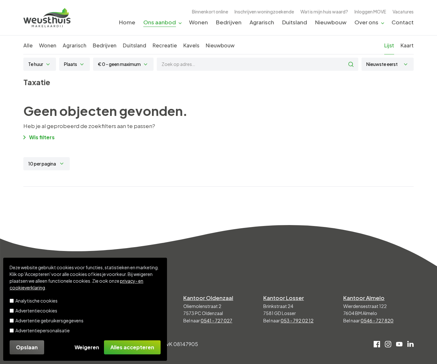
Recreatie (165, 45)
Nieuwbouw (330, 22)
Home (127, 22)
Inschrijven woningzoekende (264, 11)
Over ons (366, 22)
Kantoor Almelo (364, 297)
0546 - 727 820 (377, 320)
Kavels (191, 45)
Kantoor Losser (283, 297)
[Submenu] (180, 22)
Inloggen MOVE (370, 11)
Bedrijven (229, 22)
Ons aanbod (159, 22)
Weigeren (87, 347)
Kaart (407, 45)
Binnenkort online (210, 11)
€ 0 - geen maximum (119, 64)
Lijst (389, 45)
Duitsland (294, 22)
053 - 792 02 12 (297, 320)
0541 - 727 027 (216, 320)
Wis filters (42, 137)
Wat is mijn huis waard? (324, 11)
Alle (28, 45)
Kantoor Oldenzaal (208, 297)
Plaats (70, 64)
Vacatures (403, 11)
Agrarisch (262, 22)
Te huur (35, 64)
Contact (403, 22)
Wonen (198, 22)
